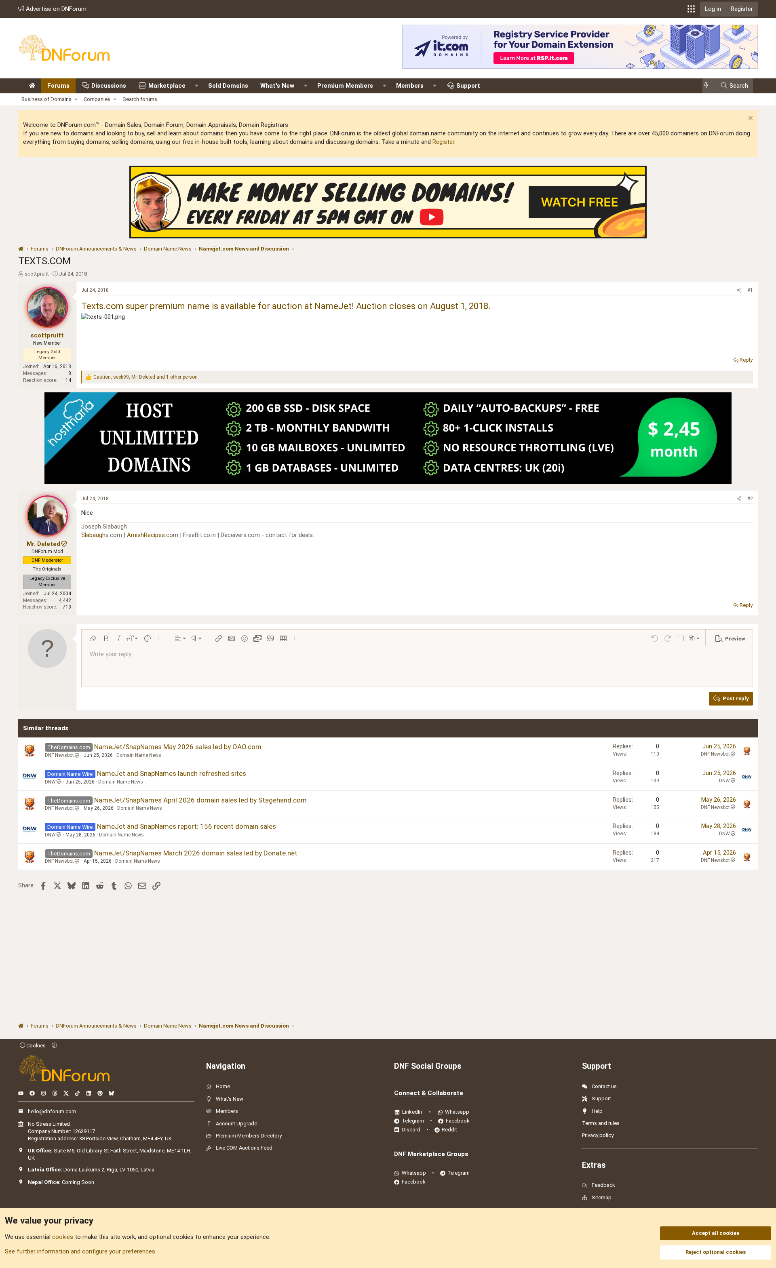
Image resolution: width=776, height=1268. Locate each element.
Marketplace (167, 85)
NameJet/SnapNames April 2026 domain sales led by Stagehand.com (200, 800)
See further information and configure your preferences (80, 1251)
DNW (50, 782)
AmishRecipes (146, 535)
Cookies (35, 1046)
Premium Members (345, 85)
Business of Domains (46, 99)
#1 (750, 290)
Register (443, 141)
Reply (746, 360)
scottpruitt (37, 274)
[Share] (739, 290)
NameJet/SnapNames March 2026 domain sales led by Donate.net (195, 853)
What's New (277, 85)
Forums (58, 85)
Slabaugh (93, 535)
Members (410, 85)
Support (468, 85)
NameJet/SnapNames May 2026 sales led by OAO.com (177, 747)
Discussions (108, 85)
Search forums (139, 99)
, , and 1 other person (145, 377)
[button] (691, 9)
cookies (62, 1237)
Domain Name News (138, 755)
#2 (750, 498)
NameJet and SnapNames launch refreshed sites (171, 773)
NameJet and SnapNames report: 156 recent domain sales (186, 826)
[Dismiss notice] (749, 119)
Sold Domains (228, 85)
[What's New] (708, 85)
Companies (97, 99)
